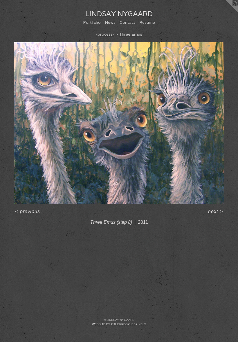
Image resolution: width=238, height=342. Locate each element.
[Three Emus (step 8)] (119, 123)
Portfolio (92, 22)
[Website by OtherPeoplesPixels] (226, 11)
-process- (105, 34)
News (110, 22)
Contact (127, 22)
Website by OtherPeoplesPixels (119, 324)
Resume (147, 22)
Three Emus (130, 34)
